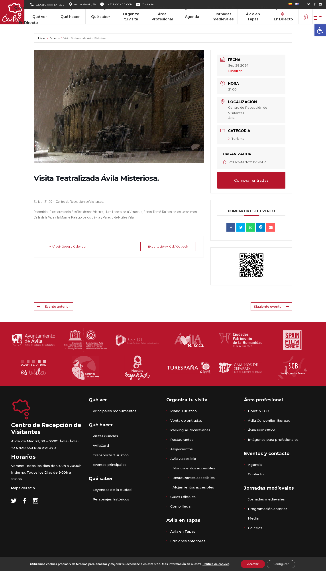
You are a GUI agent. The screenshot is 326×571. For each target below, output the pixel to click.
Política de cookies (215, 564)
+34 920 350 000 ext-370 (33, 448)
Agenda (255, 465)
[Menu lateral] (320, 16)
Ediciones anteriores (187, 541)
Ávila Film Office (261, 430)
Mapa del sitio (23, 488)
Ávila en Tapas (182, 531)
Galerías (255, 528)
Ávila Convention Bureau (269, 420)
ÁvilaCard (101, 445)
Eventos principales (109, 465)
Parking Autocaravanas (190, 430)
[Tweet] (240, 227)
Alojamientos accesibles (193, 487)
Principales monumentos (114, 411)
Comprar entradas (251, 180)
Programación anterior (267, 509)
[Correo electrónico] (270, 227)
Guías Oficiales (183, 497)
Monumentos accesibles (194, 468)
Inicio (41, 38)
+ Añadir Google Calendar (67, 246)
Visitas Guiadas (105, 436)
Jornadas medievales (266, 499)
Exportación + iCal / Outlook (168, 246)
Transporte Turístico (111, 455)
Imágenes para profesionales (273, 439)
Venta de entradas (186, 420)
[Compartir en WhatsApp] (250, 227)
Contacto (256, 474)
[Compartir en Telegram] (260, 227)
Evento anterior (57, 307)
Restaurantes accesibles (194, 478)
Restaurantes (181, 439)
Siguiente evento (267, 307)
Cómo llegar (181, 506)
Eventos (54, 38)
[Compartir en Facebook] (230, 227)
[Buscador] (306, 18)
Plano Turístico (183, 411)
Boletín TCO (258, 411)
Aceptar (252, 564)
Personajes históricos (111, 499)
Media (253, 518)
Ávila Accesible (183, 459)
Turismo (238, 139)
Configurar (281, 564)
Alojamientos (181, 449)
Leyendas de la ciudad (112, 490)
